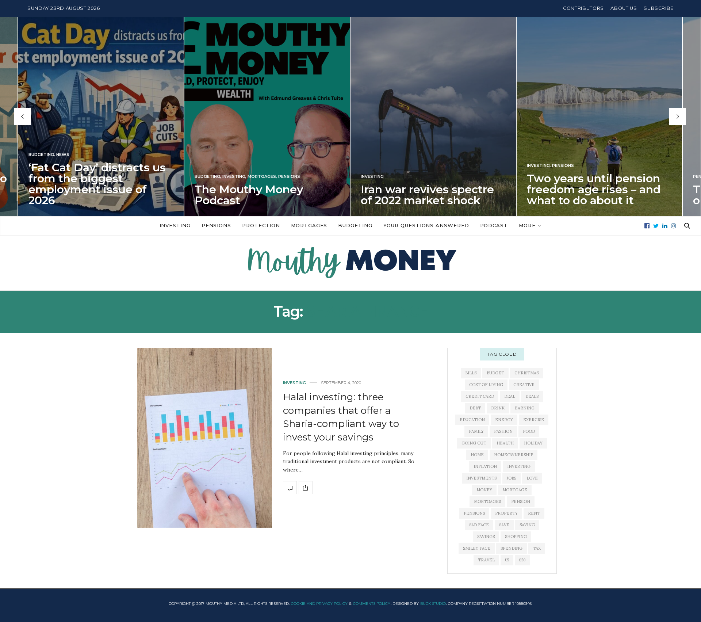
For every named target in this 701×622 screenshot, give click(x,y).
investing (518, 466)
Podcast (494, 225)
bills (470, 372)
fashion (503, 431)
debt (475, 408)
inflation (485, 466)
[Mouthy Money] (350, 263)
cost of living (486, 384)
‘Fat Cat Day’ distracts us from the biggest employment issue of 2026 (97, 184)
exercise (533, 419)
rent (534, 513)
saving (527, 524)
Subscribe (659, 8)
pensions (474, 513)
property (506, 513)
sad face (479, 524)
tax (537, 548)
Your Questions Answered (426, 225)
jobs (511, 478)
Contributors (583, 8)
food (529, 431)
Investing (233, 177)
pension (520, 501)
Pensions (289, 177)
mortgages (487, 501)
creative (524, 384)
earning (525, 408)
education (472, 419)
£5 (507, 559)
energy (504, 419)
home (477, 454)
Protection (261, 225)
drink (498, 408)
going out (473, 443)
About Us (623, 8)
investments (481, 478)
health (505, 443)
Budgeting (41, 155)
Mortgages (262, 177)
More (527, 225)
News (62, 155)
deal (509, 396)
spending (511, 548)
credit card (480, 396)
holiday (533, 443)
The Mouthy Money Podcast (249, 195)
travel (486, 559)
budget (495, 372)
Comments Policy (371, 603)
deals (532, 396)
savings (486, 536)
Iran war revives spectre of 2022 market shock (427, 195)
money (484, 489)
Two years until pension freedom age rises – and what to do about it (593, 189)
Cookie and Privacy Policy (319, 603)
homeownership (513, 454)
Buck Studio (433, 603)
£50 (522, 559)
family (476, 431)
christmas (526, 372)
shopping (516, 536)
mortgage (514, 489)
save (504, 524)
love (532, 478)
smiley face (476, 548)
